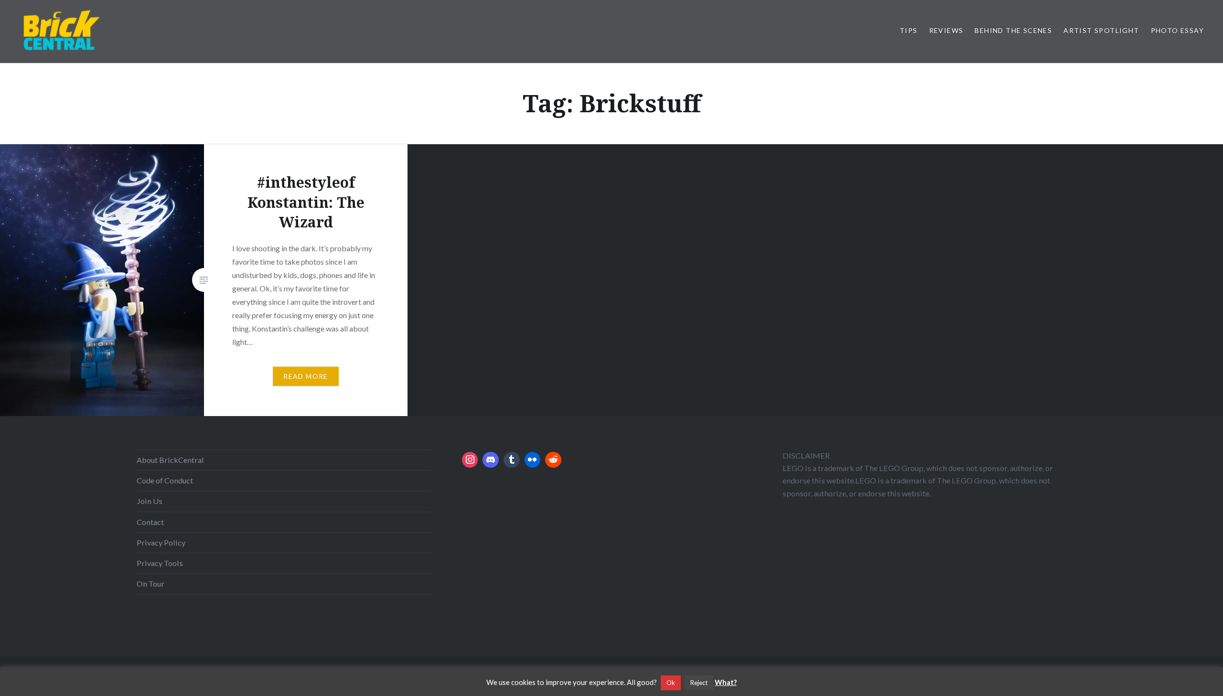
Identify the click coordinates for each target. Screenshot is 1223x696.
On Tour (150, 583)
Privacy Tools (160, 563)
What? (726, 682)
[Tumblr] (511, 460)
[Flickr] (532, 460)
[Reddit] (553, 460)
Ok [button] (670, 682)
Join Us (149, 500)
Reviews (946, 30)
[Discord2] (490, 460)
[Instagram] (470, 460)
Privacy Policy (161, 542)
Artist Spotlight (1101, 30)
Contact (150, 521)
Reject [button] (699, 682)
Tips (909, 30)
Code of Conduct (165, 480)
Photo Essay (1177, 30)
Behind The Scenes (1013, 30)
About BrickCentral (170, 459)
